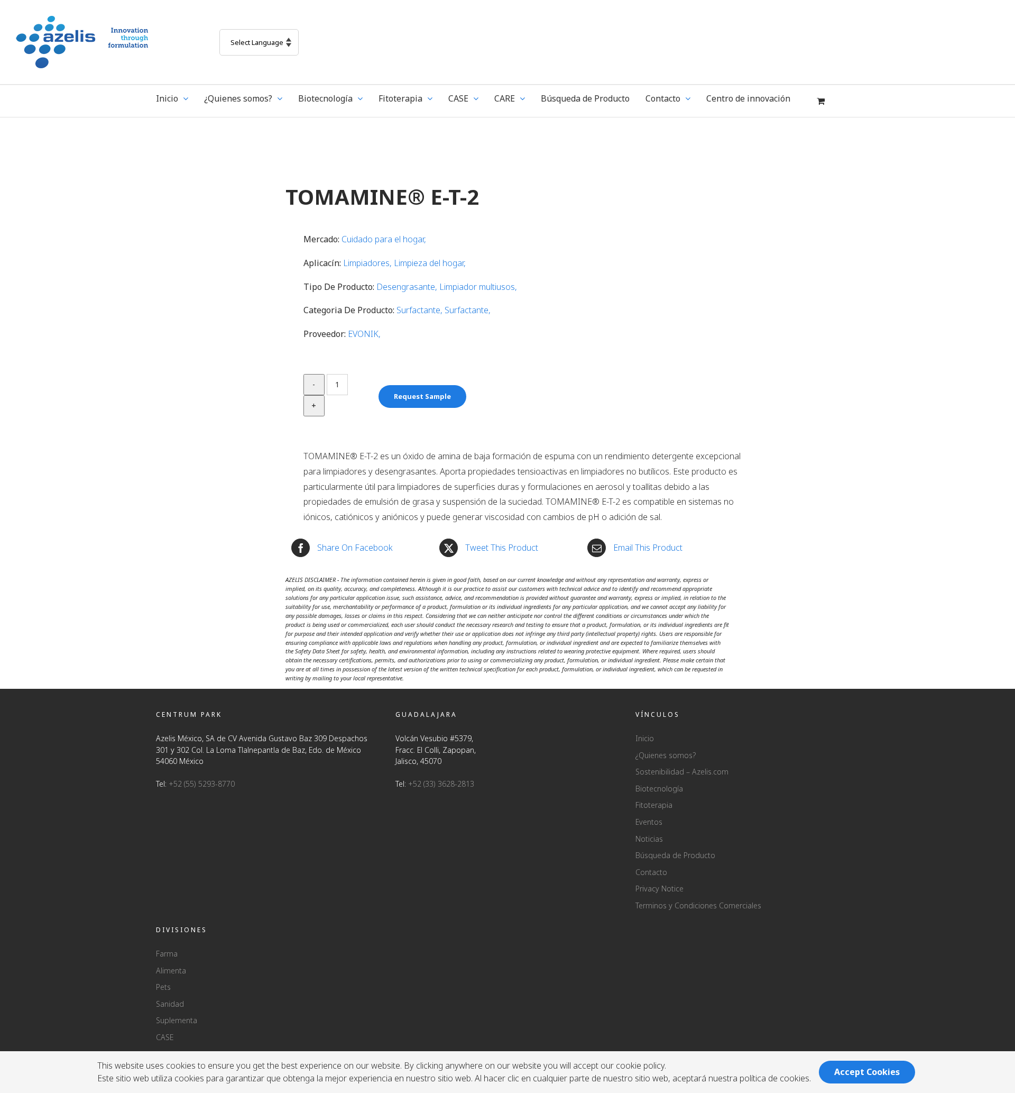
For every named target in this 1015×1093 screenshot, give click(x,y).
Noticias (649, 839)
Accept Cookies (867, 1072)
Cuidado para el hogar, (384, 239)
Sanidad (170, 1004)
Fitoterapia (653, 805)
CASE (164, 1037)
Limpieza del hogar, (430, 263)
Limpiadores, (368, 263)
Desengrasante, (407, 287)
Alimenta (171, 971)
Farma (167, 954)
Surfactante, (420, 310)
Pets (163, 987)
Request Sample (422, 396)
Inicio (644, 738)
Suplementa (176, 1020)
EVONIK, (364, 334)
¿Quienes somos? (665, 755)
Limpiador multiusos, (478, 287)
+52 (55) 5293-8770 (202, 784)
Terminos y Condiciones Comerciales (698, 905)
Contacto (651, 872)
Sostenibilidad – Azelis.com (681, 772)
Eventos (648, 822)
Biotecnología (659, 789)
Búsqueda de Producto (675, 855)
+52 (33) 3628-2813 (441, 784)
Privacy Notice (659, 888)
